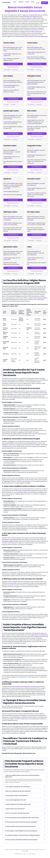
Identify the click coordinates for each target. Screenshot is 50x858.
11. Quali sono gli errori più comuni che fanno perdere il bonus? (20, 826)
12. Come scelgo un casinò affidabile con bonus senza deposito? (21, 831)
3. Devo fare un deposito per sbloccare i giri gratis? (18, 791)
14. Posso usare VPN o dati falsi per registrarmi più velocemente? (21, 839)
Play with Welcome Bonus (13, 67)
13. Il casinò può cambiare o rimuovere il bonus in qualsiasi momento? (22, 835)
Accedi (37, 2)
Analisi (27, 1)
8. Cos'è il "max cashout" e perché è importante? (17, 813)
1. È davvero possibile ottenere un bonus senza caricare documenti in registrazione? (22, 776)
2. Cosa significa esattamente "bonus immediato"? (18, 786)
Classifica (21, 1)
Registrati (44, 2)
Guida (32, 1)
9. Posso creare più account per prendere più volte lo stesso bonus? (22, 817)
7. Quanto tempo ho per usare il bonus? (15, 808)
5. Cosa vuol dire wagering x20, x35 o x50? (15, 800)
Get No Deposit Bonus (13, 63)
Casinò (14, 1)
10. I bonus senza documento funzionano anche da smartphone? (21, 822)
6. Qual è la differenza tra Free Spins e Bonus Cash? (18, 804)
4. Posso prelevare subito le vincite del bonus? (16, 795)
